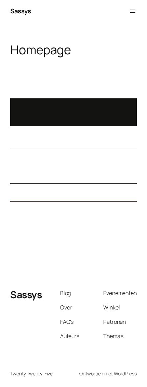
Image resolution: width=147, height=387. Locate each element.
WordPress (125, 373)
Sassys (20, 10)
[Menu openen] (133, 11)
